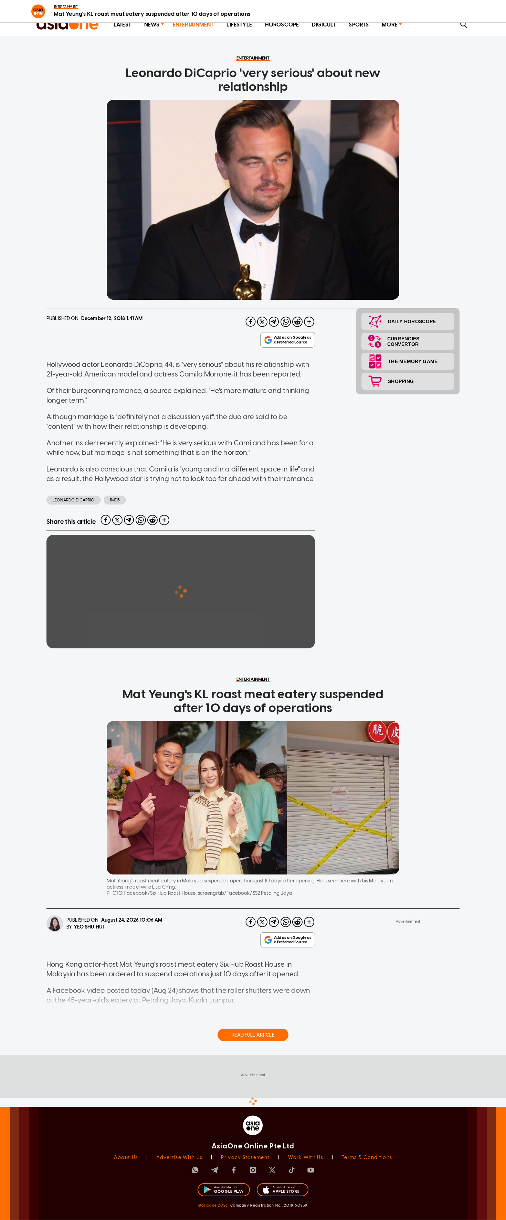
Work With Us (305, 1157)
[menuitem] (122, 25)
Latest (122, 24)
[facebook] (250, 322)
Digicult (324, 24)
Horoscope (282, 24)
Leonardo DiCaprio (74, 500)
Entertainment (193, 24)
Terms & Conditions (367, 1157)
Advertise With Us (179, 1157)
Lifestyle (239, 24)
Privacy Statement (245, 1157)
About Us (126, 1157)
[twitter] (262, 322)
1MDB (115, 500)
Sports (359, 24)
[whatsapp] (286, 322)
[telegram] (274, 322)
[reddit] (297, 322)
